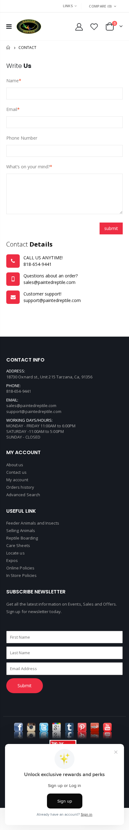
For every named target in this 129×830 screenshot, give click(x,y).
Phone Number (21, 138)
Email (11, 109)
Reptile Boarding (22, 538)
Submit (25, 685)
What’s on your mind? (28, 167)
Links (68, 5)
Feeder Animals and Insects (32, 523)
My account (17, 479)
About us (14, 465)
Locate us (15, 553)
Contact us (16, 472)
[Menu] (9, 26)
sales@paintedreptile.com (31, 405)
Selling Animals (20, 530)
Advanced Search (23, 494)
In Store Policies (21, 575)
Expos (12, 560)
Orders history (20, 487)
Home (8, 47)
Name (12, 81)
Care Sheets (18, 545)
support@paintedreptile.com (33, 411)
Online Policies (20, 568)
